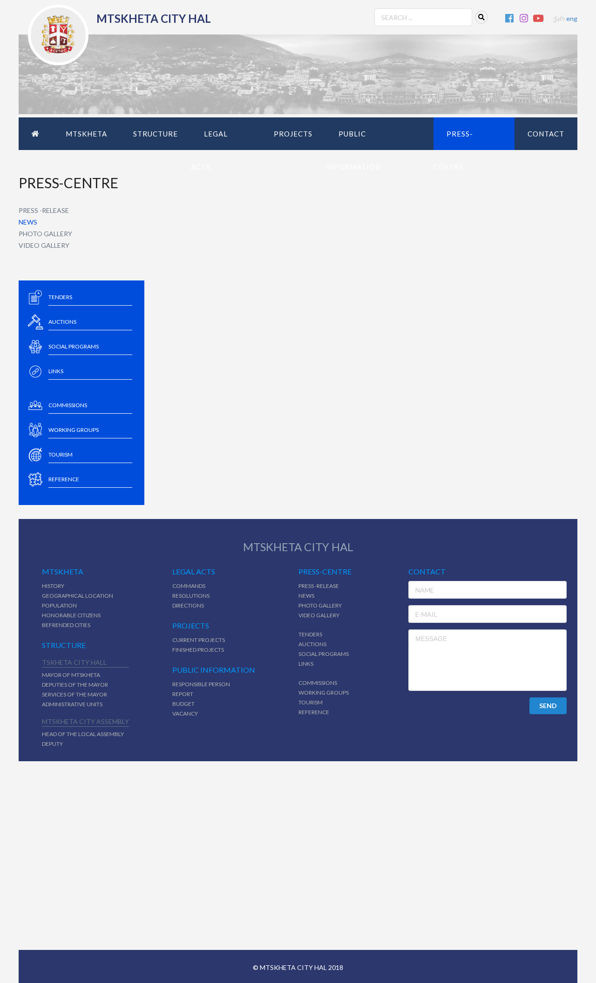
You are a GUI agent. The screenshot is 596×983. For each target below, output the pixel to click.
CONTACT (546, 134)
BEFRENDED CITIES (66, 624)
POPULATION (59, 605)
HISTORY (53, 585)
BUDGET (183, 703)
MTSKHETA (86, 134)
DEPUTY (52, 743)
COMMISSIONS (317, 682)
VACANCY (185, 713)
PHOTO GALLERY (45, 234)
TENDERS (310, 634)
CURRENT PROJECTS (198, 639)
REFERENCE (313, 712)
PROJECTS (293, 134)
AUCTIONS (312, 644)
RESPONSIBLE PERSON (201, 684)
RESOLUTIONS (191, 595)
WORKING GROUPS (323, 692)
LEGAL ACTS (209, 150)
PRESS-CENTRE (453, 150)
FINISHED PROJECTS (198, 649)
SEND (548, 706)
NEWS (28, 222)
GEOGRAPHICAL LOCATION (77, 595)
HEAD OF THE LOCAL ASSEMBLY (83, 733)
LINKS (305, 663)
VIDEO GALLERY (44, 245)
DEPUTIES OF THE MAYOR (75, 684)
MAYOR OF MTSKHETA (71, 674)
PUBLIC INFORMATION (353, 150)
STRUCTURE (155, 134)
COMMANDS (188, 585)
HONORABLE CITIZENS (71, 615)
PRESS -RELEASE (44, 210)
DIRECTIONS (188, 605)
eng (571, 18)
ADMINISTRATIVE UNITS (72, 704)
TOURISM (310, 702)
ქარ (559, 18)
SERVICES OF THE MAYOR (74, 694)
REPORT (182, 693)
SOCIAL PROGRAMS (323, 653)
